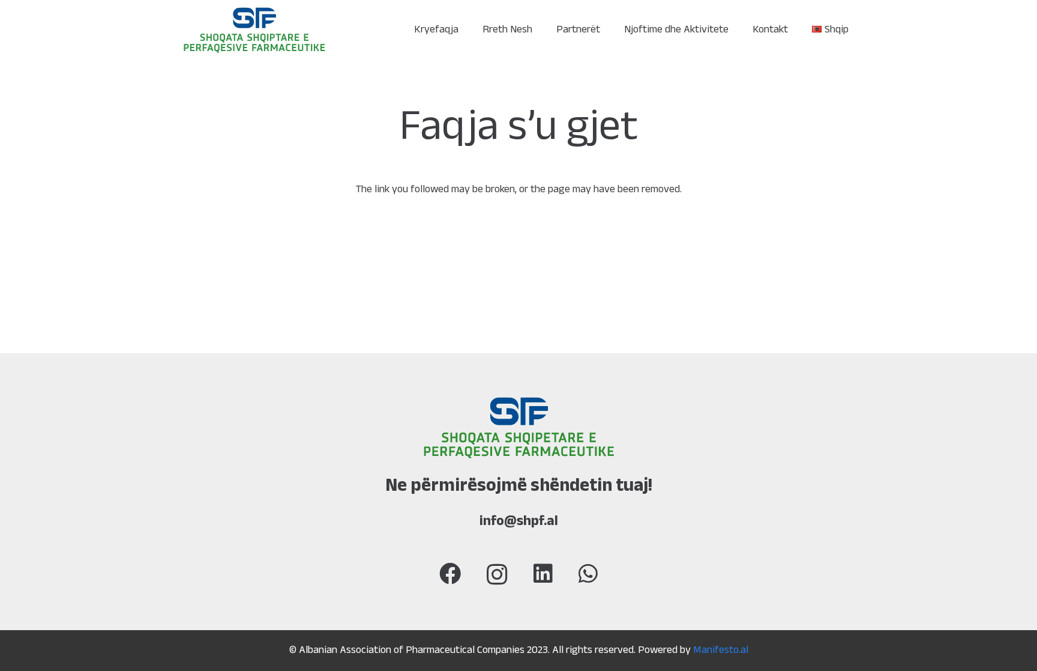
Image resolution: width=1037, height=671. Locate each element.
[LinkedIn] (543, 573)
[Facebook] (450, 573)
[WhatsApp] (588, 573)
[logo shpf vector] (254, 30)
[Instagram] (497, 575)
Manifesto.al (720, 650)
